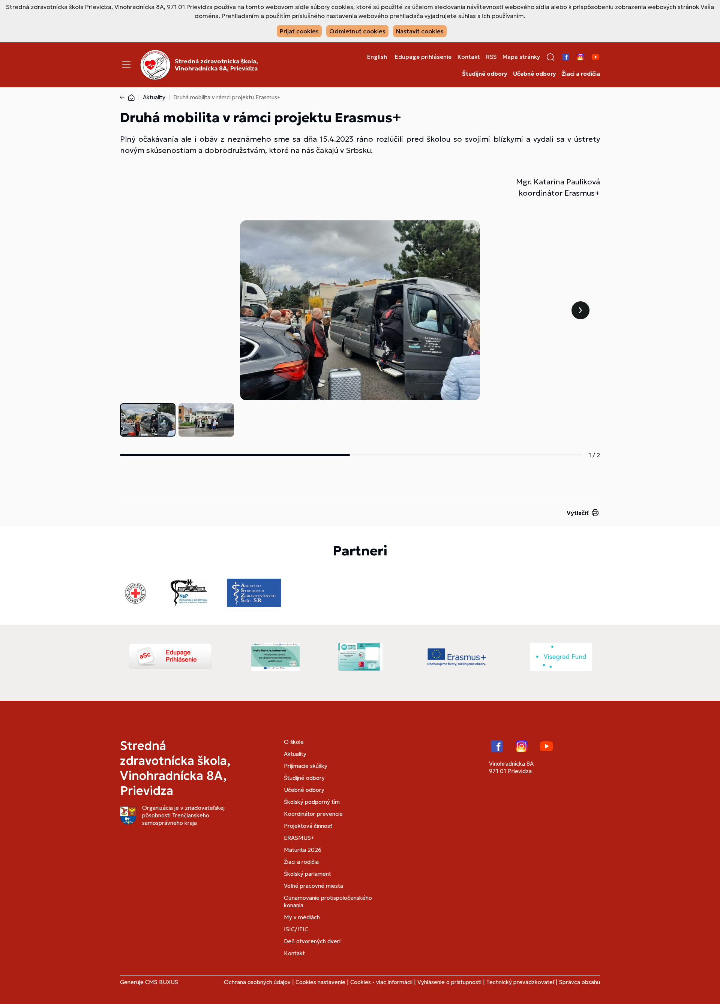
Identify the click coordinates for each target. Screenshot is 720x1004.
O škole (294, 741)
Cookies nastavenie (320, 982)
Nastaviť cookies (420, 31)
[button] (550, 56)
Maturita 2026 (302, 849)
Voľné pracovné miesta (313, 885)
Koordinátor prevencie (313, 813)
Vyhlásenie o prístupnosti (449, 982)
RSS (491, 57)
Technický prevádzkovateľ (520, 982)
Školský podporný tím (312, 801)
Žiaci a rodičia (581, 73)
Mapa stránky (521, 57)
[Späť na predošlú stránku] (124, 97)
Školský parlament (307, 873)
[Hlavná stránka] (131, 97)
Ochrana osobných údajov (257, 982)
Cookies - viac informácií (381, 982)
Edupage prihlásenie (423, 57)
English (377, 57)
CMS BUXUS (161, 982)
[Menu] (126, 65)
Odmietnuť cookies (357, 31)
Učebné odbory (534, 73)
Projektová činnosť (308, 825)
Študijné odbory (484, 73)
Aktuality (154, 97)
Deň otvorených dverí (312, 941)
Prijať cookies (299, 31)
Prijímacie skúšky (305, 765)
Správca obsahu (579, 982)
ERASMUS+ (299, 837)
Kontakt (469, 57)
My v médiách (302, 917)
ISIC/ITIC (296, 929)
